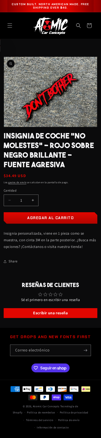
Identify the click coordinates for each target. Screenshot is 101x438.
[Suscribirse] (85, 350)
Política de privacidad (74, 412)
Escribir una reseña (50, 313)
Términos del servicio (39, 420)
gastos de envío (17, 182)
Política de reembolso (41, 412)
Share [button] (13, 261)
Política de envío (69, 420)
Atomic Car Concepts (46, 406)
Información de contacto (53, 427)
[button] (9, 25)
